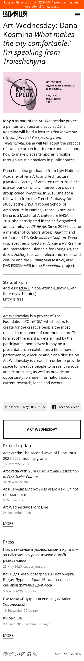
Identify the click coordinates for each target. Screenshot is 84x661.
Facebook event (68, 407)
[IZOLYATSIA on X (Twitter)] (11, 656)
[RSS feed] (35, 656)
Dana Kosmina (15, 170)
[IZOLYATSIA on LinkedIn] (29, 656)
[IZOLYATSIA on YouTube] (17, 656)
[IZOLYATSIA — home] (15, 14)
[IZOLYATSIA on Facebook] (5, 656)
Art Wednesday (16, 315)
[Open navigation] (77, 14)
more (8, 523)
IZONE (24, 288)
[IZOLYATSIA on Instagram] (23, 656)
